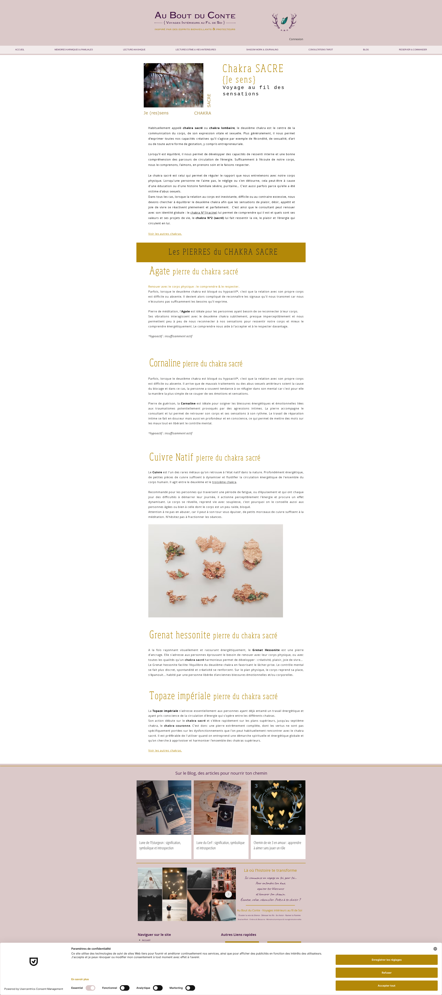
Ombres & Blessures (257, 919)
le (202, 212)
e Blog (190, 773)
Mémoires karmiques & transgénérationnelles (283, 919)
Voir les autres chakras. (165, 750)
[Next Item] (228, 894)
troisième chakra (224, 482)
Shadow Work (243, 919)
